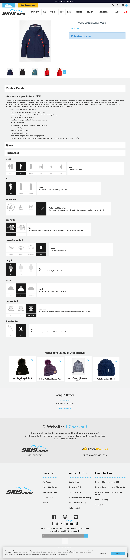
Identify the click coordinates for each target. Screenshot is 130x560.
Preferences (103, 553)
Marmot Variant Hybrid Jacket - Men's (78, 379)
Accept (118, 553)
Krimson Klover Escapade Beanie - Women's (22, 379)
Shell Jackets (31, 18)
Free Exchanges (50, 492)
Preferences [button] (64, 554)
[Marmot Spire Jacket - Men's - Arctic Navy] (10, 71)
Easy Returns (49, 497)
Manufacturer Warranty (80, 497)
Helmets (90, 12)
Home (6, 18)
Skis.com (8, 5)
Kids (62, 12)
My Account (48, 482)
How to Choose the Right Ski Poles (108, 493)
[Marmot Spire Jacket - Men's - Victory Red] (47, 71)
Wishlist (46, 503)
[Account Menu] (118, 5)
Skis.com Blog (101, 500)
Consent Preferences (65, 547)
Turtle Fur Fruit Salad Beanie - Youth (50, 379)
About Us (99, 505)
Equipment (35, 12)
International (75, 492)
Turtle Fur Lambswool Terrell (106, 379)
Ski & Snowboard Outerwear (19, 18)
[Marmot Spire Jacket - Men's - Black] (22, 71)
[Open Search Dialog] (113, 5)
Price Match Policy (77, 503)
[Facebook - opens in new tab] (54, 516)
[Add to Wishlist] (32, 359)
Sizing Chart (75, 28)
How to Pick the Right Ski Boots (110, 487)
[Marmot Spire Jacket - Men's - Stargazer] (34, 71)
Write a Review (65, 408)
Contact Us (74, 482)
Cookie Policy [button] (28, 554)
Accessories (103, 12)
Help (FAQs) (74, 508)
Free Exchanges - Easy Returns (65, 1)
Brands (117, 12)
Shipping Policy (76, 487)
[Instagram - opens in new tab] (65, 516)
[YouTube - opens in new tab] (76, 516)
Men (44, 12)
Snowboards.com (28, 5)
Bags (69, 12)
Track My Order (50, 487)
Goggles (79, 12)
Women (53, 12)
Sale (125, 12)
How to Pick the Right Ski (107, 482)
